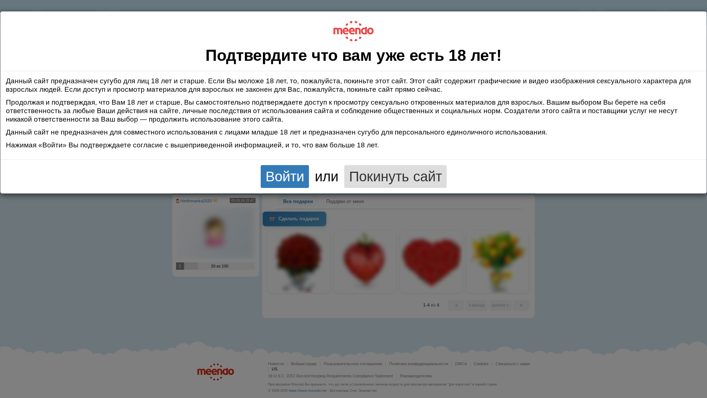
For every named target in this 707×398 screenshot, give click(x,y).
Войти (284, 176)
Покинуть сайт (395, 176)
